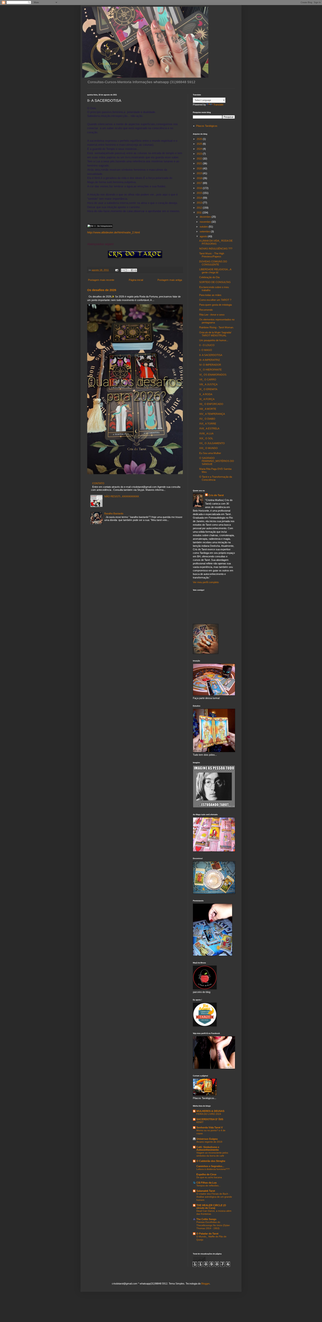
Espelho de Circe (206, 1174)
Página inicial (136, 279)
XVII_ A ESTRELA (209, 428)
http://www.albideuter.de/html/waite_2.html (113, 232)
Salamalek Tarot (205, 1190)
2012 (200, 207)
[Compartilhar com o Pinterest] (135, 270)
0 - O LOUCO (206, 345)
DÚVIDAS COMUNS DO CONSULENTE (213, 263)
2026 (200, 138)
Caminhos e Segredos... (210, 1166)
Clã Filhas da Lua (206, 1182)
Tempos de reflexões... (208, 1185)
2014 (200, 197)
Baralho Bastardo (113, 513)
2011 (199, 212)
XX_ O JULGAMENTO (212, 443)
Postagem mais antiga (169, 279)
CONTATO (98, 483)
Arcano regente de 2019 (209, 1141)
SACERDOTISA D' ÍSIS (209, 1119)
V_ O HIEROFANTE (210, 369)
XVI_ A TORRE (207, 423)
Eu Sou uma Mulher (210, 453)
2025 (200, 143)
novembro (205, 221)
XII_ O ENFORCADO (211, 404)
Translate (218, 104)
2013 (200, 202)
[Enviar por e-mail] (122, 270)
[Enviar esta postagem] (116, 270)
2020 (200, 168)
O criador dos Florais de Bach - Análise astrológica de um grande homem (214, 1196)
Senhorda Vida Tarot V (209, 1127)
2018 (200, 178)
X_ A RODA (205, 394)
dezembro (205, 216)
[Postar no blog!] (125, 270)
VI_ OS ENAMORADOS (212, 374)
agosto (204, 236)
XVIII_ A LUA (206, 433)
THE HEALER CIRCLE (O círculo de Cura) (211, 1206)
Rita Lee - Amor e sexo (211, 314)
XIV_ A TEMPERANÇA (212, 413)
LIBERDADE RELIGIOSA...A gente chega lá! (215, 271)
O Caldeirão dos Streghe (210, 1161)
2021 (200, 163)
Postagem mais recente (101, 279)
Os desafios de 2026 (101, 290)
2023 (200, 153)
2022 (200, 158)
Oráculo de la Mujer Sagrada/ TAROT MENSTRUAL (215, 334)
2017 (200, 183)
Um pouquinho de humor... (213, 340)
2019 (200, 173)
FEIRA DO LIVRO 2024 (208, 1114)
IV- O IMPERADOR (210, 364)
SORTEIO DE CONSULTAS (215, 282)
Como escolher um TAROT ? (215, 299)
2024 (200, 148)
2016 (200, 188)
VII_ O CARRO (207, 379)
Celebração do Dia (209, 277)
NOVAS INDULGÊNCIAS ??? (215, 248)
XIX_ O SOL (206, 438)
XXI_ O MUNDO (208, 448)
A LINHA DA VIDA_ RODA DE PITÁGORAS (216, 242)
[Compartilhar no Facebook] (132, 270)
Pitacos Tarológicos (206, 125)
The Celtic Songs (206, 1219)
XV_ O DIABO (207, 418)
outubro (204, 226)
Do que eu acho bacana (209, 1177)
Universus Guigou (207, 1138)
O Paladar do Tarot (207, 1233)
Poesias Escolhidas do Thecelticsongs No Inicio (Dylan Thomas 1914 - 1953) (213, 1225)
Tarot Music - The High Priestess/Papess (211, 255)
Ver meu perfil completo (206, 582)
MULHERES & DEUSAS (210, 1111)
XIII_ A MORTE (207, 408)
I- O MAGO (205, 350)
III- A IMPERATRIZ (209, 359)
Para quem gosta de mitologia (215, 304)
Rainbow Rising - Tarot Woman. (216, 327)
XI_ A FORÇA (206, 399)
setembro (205, 231)
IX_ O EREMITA (208, 389)
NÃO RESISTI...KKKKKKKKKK (121, 496)
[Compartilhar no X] (129, 270)
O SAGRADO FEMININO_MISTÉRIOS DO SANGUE (216, 461)
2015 (200, 192)
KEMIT (200, 1122)
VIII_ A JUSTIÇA (208, 384)
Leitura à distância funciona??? (213, 1169)
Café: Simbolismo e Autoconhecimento (207, 1148)
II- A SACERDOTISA (210, 355)
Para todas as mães (210, 295)
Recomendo (206, 309)
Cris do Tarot (216, 495)
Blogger (205, 1283)
